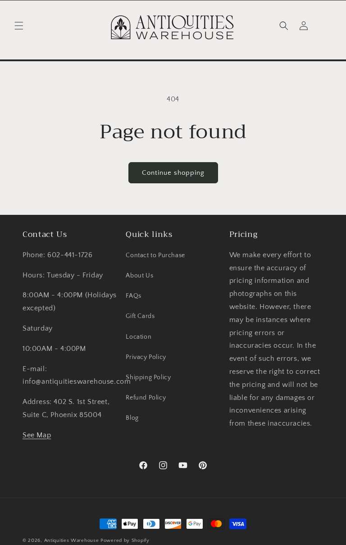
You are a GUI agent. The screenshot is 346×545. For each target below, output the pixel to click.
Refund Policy (146, 397)
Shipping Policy (148, 377)
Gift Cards (140, 316)
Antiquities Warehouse (71, 540)
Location (138, 337)
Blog (132, 418)
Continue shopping (173, 173)
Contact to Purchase (155, 255)
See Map (37, 435)
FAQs (133, 296)
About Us (139, 275)
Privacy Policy (146, 357)
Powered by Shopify (125, 540)
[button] (19, 26)
